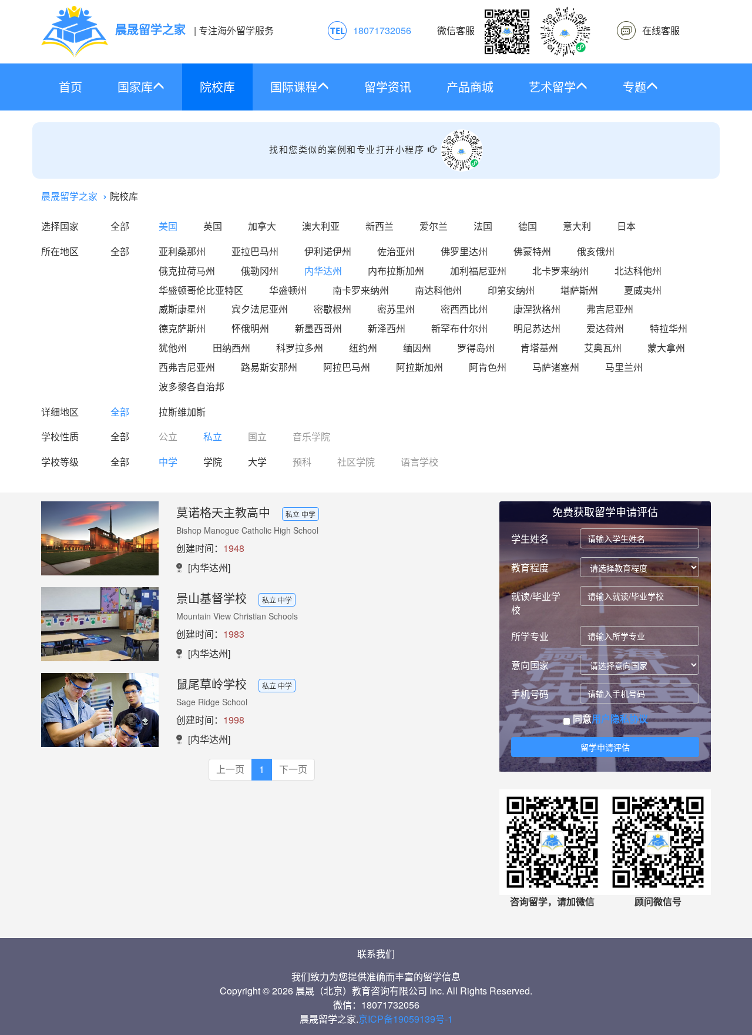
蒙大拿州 (666, 347)
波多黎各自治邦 (191, 386)
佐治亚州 (396, 251)
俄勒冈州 (259, 270)
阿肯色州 (487, 367)
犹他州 (173, 347)
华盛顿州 (288, 290)
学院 (212, 461)
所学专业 (530, 636)
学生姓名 (530, 538)
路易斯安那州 (269, 367)
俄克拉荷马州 (187, 270)
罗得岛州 (476, 347)
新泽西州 (386, 328)
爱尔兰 (433, 226)
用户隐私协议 (620, 718)
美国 (168, 226)
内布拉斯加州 (396, 270)
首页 (70, 86)
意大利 (577, 226)
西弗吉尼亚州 (187, 367)
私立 (212, 436)
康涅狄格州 (536, 309)
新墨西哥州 (318, 328)
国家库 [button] (135, 86)
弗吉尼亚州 (609, 309)
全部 (119, 226)
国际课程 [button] (293, 86)
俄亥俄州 (596, 251)
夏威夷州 (643, 290)
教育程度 (530, 567)
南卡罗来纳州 (361, 290)
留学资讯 (387, 86)
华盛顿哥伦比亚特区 (201, 290)
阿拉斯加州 (419, 367)
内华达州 (323, 270)
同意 (609, 718)
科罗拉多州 (299, 347)
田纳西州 (231, 347)
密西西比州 (464, 309)
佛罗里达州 (464, 251)
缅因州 (417, 347)
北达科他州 (638, 270)
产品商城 (470, 86)
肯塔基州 (539, 347)
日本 (626, 226)
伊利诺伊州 (327, 251)
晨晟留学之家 (69, 196)
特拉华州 (668, 328)
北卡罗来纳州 (560, 270)
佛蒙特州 (532, 251)
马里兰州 (624, 367)
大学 (257, 461)
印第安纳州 (511, 290)
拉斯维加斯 (182, 411)
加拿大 (262, 226)
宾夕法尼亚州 (259, 309)
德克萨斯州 (182, 328)
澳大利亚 (321, 226)
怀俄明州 (250, 328)
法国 (483, 226)
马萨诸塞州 (555, 367)
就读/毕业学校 (535, 603)
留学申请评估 (605, 747)
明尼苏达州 (536, 328)
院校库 (217, 86)
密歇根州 (332, 309)
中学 (168, 461)
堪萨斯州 (579, 290)
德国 (527, 226)
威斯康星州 (182, 309)
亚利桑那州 (182, 251)
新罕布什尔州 (459, 328)
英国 (212, 226)
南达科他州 (438, 290)
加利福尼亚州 (478, 270)
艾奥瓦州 (603, 347)
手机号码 (530, 694)
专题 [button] (634, 86)
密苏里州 (396, 309)
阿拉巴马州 (346, 367)
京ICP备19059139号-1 (405, 1019)
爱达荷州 (605, 328)
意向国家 (530, 665)
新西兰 (379, 226)
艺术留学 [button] (552, 86)
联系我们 (376, 953)
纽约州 (363, 347)
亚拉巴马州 (254, 251)
